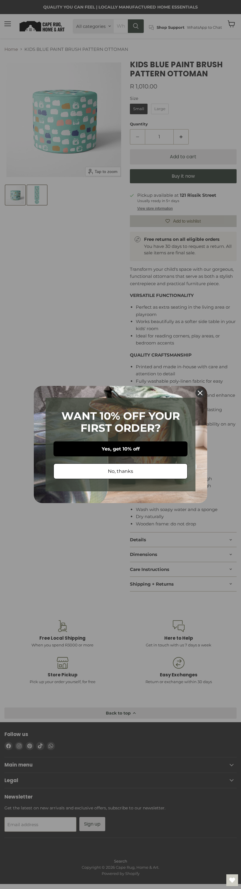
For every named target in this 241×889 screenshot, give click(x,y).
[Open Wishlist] (232, 880)
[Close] (200, 393)
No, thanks (120, 471)
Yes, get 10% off (121, 449)
